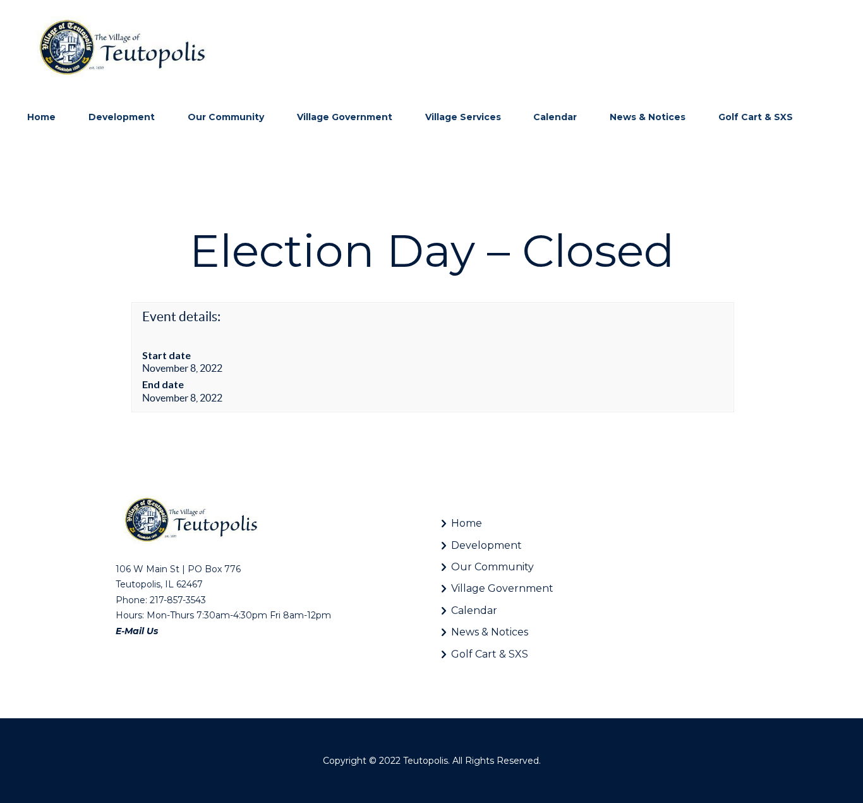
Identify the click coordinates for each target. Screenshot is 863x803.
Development (486, 545)
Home (466, 523)
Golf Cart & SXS (489, 654)
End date (163, 384)
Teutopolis (425, 760)
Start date (166, 355)
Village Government (502, 588)
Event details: (181, 316)
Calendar (474, 610)
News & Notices (489, 632)
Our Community (492, 567)
